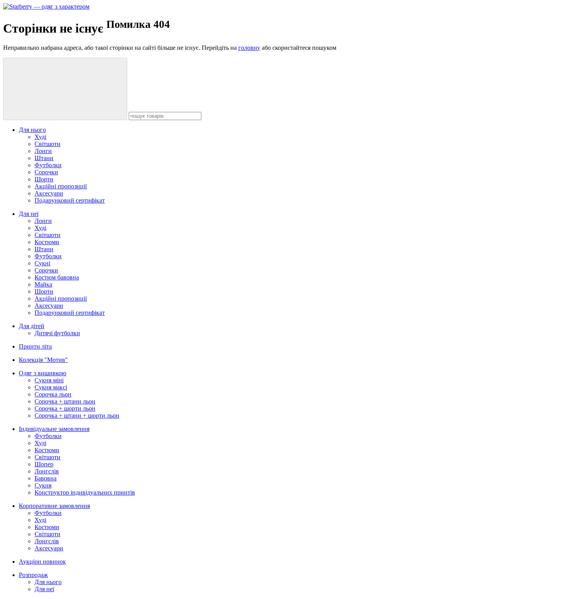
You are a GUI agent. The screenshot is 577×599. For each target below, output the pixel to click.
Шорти (44, 179)
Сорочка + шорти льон (65, 408)
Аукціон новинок (42, 561)
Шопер (44, 464)
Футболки (48, 165)
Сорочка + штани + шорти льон (77, 415)
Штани (44, 158)
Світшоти (47, 144)
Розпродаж (33, 575)
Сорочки (46, 172)
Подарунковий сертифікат (70, 200)
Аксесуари (49, 193)
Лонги (43, 151)
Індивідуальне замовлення (54, 429)
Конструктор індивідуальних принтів (85, 492)
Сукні (42, 263)
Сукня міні (49, 380)
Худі (40, 136)
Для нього (32, 129)
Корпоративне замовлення (54, 505)
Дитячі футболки (57, 333)
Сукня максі (51, 387)
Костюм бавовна (57, 277)
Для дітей (31, 326)
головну (249, 47)
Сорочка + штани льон (65, 401)
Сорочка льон (53, 394)
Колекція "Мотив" (43, 359)
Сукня (43, 485)
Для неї (28, 213)
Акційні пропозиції (61, 186)
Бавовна (46, 478)
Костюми (47, 242)
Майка (43, 284)
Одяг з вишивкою (42, 373)
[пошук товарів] (65, 89)
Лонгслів (47, 471)
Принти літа (35, 346)
